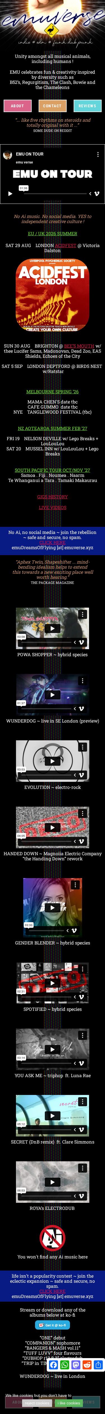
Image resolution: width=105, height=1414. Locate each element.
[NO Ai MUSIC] (52, 1238)
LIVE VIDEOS (52, 507)
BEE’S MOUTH (79, 346)
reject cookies (37, 1403)
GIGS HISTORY (52, 496)
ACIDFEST (65, 245)
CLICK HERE (52, 542)
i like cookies (69, 1403)
